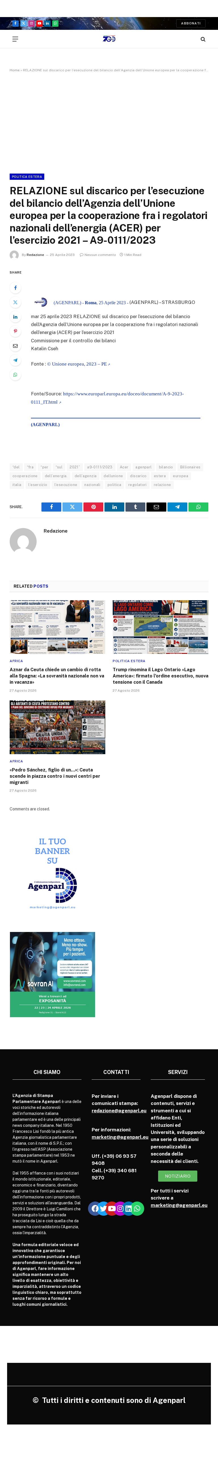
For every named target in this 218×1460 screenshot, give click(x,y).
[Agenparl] (109, 39)
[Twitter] (15, 302)
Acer (124, 467)
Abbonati (191, 23)
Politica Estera (27, 176)
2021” (75, 467)
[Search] (203, 39)
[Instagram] (120, 1209)
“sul (59, 467)
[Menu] (15, 39)
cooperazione (25, 476)
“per (45, 467)
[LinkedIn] (15, 316)
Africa (16, 661)
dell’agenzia (86, 476)
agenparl (143, 467)
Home (15, 70)
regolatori (137, 485)
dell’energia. (56, 476)
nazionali (92, 485)
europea (180, 476)
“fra (30, 467)
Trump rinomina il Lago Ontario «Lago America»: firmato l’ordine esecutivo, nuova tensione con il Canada (160, 676)
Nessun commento (100, 255)
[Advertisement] (109, 122)
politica (114, 485)
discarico (138, 476)
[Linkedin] (128, 1209)
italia (16, 485)
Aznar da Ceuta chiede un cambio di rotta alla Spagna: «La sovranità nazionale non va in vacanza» (57, 676)
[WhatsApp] (15, 374)
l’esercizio (37, 485)
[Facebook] (15, 287)
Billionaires (190, 467)
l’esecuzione (65, 485)
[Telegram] (15, 360)
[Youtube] (112, 1209)
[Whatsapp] (137, 1209)
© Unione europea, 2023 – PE (77, 364)
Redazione (35, 255)
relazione (162, 485)
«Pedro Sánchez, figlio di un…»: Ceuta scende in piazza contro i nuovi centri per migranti (55, 776)
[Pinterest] (15, 331)
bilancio (166, 467)
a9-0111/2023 (100, 467)
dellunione (113, 476)
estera (160, 476)
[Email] (15, 345)
